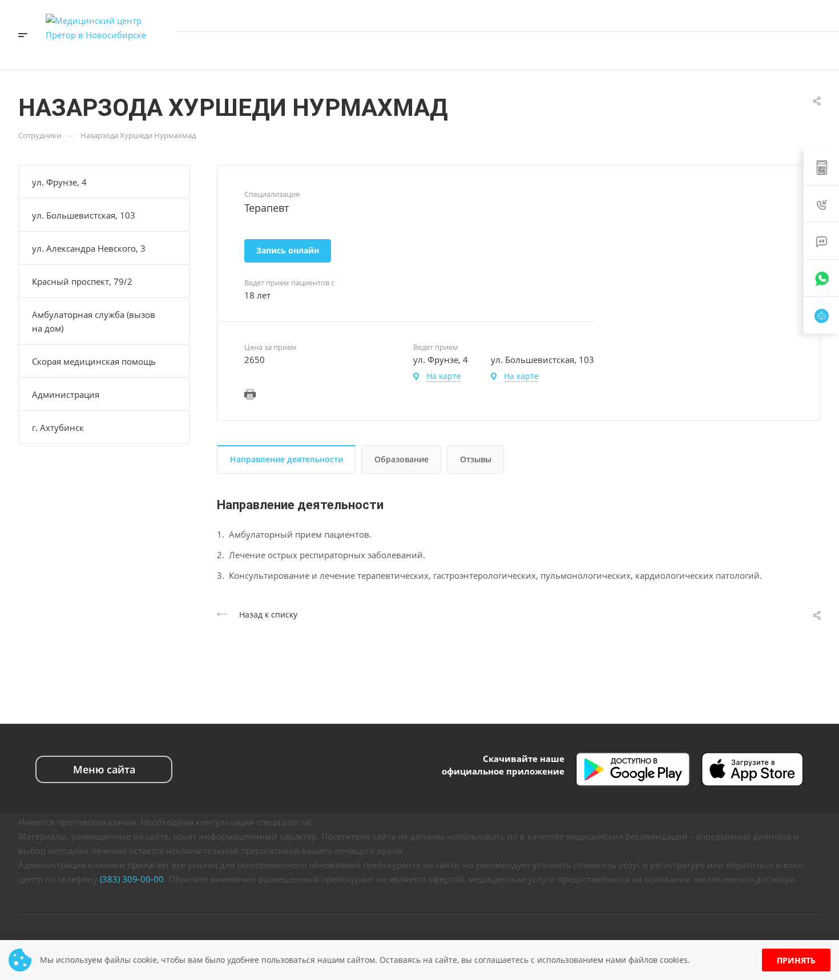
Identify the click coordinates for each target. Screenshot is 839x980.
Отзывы (475, 459)
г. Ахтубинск (58, 427)
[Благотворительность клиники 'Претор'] (680, 51)
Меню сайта (104, 769)
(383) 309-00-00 (132, 879)
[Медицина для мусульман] (714, 51)
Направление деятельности (286, 459)
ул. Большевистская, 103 (83, 215)
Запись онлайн (786, 50)
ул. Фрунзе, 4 (59, 182)
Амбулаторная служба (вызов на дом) (93, 321)
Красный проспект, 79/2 (82, 281)
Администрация (65, 394)
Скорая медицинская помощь (94, 361)
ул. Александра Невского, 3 (89, 248)
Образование (401, 459)
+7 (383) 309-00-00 (713, 15)
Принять (796, 960)
